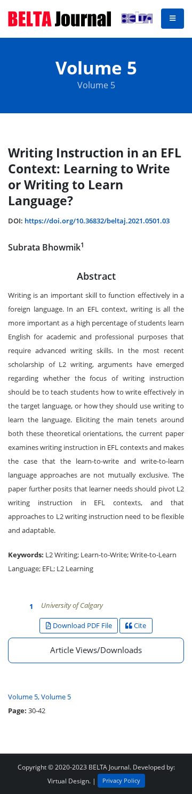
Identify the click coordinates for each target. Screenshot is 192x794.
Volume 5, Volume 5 (39, 696)
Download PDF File (81, 625)
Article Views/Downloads (96, 650)
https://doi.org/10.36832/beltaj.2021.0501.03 (97, 220)
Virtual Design (68, 780)
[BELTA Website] (135, 19)
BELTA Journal (109, 767)
